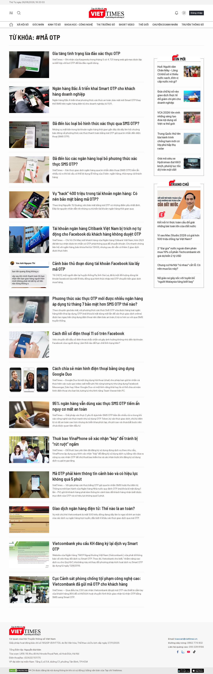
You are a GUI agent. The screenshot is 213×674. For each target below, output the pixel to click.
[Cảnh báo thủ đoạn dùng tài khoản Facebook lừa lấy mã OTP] (29, 274)
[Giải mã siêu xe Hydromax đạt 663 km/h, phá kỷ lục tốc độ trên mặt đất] (192, 163)
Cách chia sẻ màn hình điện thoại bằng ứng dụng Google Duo (93, 371)
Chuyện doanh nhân (165, 24)
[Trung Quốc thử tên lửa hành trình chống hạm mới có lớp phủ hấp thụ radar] (192, 138)
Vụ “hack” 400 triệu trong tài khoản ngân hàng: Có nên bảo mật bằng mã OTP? (94, 196)
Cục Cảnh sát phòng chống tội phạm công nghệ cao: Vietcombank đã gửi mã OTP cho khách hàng (96, 581)
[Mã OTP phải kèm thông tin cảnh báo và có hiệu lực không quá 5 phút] (29, 484)
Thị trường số (106, 24)
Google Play (198, 671)
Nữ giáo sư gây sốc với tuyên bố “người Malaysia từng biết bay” (176, 279)
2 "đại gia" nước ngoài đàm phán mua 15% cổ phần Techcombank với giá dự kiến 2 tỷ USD (178, 252)
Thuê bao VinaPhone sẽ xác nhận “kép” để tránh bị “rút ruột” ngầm (95, 441)
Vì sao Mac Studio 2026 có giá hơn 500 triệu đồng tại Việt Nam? (178, 237)
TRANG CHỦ (180, 184)
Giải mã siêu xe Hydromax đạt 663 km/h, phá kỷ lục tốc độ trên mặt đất (169, 164)
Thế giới (143, 24)
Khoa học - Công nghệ (79, 24)
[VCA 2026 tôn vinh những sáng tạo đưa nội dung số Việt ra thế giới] (192, 117)
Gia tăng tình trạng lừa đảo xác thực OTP (86, 53)
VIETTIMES (106, 13)
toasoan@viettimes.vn (185, 639)
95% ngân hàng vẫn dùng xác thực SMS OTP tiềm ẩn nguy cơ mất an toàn (96, 406)
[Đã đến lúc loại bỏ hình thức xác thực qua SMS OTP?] (29, 134)
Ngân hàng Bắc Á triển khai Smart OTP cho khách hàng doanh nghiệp (93, 91)
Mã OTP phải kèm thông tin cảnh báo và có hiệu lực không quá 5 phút (95, 476)
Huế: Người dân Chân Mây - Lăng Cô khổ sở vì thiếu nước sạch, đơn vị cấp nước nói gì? (167, 74)
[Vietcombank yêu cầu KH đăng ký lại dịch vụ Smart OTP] (29, 554)
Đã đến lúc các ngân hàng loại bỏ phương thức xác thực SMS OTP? (94, 161)
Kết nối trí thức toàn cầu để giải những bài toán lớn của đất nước (176, 224)
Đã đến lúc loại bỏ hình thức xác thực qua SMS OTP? (95, 123)
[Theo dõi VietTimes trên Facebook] (177, 651)
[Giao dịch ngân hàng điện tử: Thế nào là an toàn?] (29, 519)
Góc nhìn (38, 24)
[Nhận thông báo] (177, 13)
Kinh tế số (54, 24)
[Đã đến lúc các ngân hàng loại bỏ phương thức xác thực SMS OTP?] (29, 169)
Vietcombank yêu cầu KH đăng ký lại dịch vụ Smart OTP (95, 546)
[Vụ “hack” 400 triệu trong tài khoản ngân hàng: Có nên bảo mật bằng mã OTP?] (29, 204)
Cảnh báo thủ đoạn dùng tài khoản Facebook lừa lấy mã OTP (96, 266)
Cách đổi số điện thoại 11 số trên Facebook (88, 333)
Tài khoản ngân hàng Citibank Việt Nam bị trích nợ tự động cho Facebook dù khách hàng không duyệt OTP (96, 231)
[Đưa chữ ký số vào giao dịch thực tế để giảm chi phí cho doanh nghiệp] (192, 96)
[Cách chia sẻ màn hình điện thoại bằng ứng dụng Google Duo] (29, 379)
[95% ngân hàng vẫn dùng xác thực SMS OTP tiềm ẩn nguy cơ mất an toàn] (29, 414)
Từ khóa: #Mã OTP (34, 37)
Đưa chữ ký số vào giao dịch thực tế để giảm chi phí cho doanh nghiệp (169, 97)
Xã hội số (23, 24)
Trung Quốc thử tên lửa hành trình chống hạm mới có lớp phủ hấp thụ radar (169, 141)
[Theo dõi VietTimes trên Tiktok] (194, 651)
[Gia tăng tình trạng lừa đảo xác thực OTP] (29, 64)
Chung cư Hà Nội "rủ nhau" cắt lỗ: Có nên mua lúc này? (178, 267)
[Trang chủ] (11, 24)
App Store (184, 671)
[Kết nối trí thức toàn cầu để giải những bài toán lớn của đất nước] (178, 204)
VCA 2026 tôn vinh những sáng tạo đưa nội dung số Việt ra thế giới (168, 118)
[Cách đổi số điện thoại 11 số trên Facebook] (29, 344)
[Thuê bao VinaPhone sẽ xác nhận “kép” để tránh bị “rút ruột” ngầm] (29, 449)
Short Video (126, 24)
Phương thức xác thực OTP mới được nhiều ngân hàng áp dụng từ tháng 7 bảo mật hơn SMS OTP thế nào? (97, 301)
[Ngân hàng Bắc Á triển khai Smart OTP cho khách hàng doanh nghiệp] (29, 99)
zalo (183, 651)
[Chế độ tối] (184, 13)
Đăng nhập (197, 13)
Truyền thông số (193, 24)
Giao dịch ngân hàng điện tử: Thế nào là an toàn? (93, 508)
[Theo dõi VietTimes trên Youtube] (188, 651)
